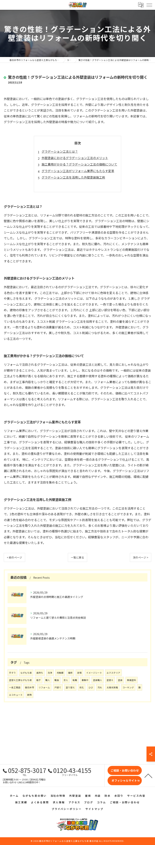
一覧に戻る (77, 557)
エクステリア (113, 672)
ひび (90, 687)
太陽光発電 (112, 687)
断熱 (29, 694)
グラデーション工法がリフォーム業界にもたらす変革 (78, 171)
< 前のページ (14, 557)
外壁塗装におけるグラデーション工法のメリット (75, 158)
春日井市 (29, 687)
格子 (38, 680)
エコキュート (16, 694)
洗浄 (50, 672)
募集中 (85, 680)
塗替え (110, 680)
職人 (47, 680)
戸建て (57, 687)
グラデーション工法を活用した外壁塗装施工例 (73, 177)
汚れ (100, 687)
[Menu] (149, 5)
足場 (79, 672)
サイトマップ (94, 809)
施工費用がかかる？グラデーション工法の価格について (79, 164)
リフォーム (44, 687)
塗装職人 (97, 680)
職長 (56, 680)
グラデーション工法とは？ (60, 151)
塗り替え (70, 687)
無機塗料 (131, 680)
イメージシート (94, 672)
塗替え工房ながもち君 (20, 680)
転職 (75, 680)
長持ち (39, 672)
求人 (66, 680)
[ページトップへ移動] (148, 775)
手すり (12, 672)
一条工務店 (14, 687)
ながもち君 (26, 672)
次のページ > (140, 557)
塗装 (120, 680)
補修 (70, 672)
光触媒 (60, 672)
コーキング (128, 687)
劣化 (81, 687)
